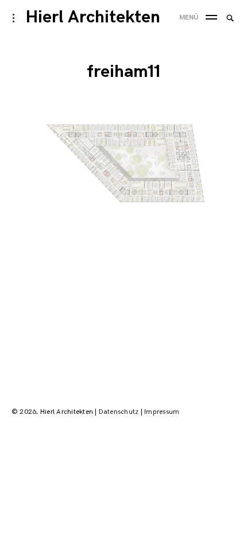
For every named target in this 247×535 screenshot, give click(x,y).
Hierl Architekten (93, 17)
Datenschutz (119, 412)
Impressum (161, 412)
